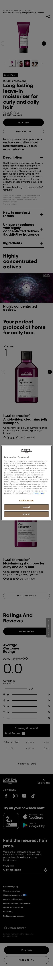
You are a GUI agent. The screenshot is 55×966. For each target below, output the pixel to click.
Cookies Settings (26, 500)
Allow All (26, 514)
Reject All (26, 507)
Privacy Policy (39, 493)
